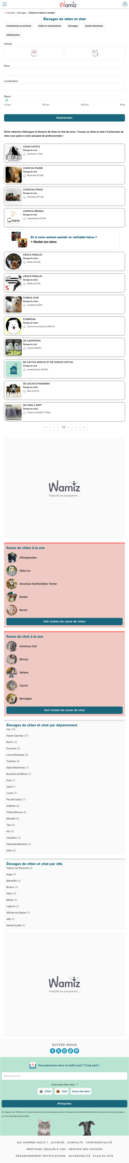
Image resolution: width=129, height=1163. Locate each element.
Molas (11, 899)
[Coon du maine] (14, 175)
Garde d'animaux (94, 26)
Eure (10, 780)
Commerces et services (18, 26)
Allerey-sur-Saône (18, 912)
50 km (45, 104)
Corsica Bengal (33, 211)
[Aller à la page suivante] (76, 427)
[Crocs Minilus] (14, 261)
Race (7, 65)
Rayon (7, 96)
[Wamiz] (69, 4)
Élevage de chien (30, 258)
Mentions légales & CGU (46, 1149)
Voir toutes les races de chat (64, 710)
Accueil (10, 12)
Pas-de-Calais (15, 799)
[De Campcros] (14, 347)
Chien (48, 1091)
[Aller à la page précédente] (53, 427)
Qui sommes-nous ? (32, 1142)
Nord (11, 742)
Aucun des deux (81, 1091)
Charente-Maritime (18, 844)
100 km (84, 104)
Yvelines (12, 761)
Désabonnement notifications (41, 1156)
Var (10, 729)
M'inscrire (64, 1103)
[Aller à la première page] (45, 427)
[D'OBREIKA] (14, 326)
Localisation (11, 81)
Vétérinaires (13, 35)
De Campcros (32, 340)
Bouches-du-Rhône (18, 774)
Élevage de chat (30, 150)
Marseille (13, 880)
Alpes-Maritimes (17, 767)
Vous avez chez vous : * (64, 1084)
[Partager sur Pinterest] (76, 1051)
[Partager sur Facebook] (52, 1051)
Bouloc (12, 887)
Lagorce (12, 906)
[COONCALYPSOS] (14, 196)
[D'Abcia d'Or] (14, 304)
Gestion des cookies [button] (86, 1149)
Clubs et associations (49, 26)
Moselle (12, 818)
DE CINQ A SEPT (32, 405)
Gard (10, 786)
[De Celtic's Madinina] (14, 390)
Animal (8, 43)
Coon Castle (31, 146)
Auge (11, 874)
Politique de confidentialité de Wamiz (82, 1112)
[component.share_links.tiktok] (70, 1051)
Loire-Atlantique (17, 754)
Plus (122, 104)
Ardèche (12, 805)
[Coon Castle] (14, 153)
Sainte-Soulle (15, 925)
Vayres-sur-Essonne (19, 868)
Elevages (21, 12)
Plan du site (103, 1156)
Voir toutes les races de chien (64, 621)
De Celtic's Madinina (36, 383)
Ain (10, 831)
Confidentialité (99, 1142)
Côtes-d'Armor (16, 812)
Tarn (10, 825)
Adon (11, 893)
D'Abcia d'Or (31, 297)
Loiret (11, 793)
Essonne (13, 748)
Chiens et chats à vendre (42, 12)
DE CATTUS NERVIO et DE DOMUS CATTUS (48, 362)
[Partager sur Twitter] (58, 1051)
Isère (11, 850)
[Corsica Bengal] (14, 218)
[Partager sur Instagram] (64, 1051)
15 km (7, 104)
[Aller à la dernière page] (84, 427)
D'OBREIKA (29, 319)
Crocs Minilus (32, 254)
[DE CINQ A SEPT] (14, 412)
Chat (64, 1091)
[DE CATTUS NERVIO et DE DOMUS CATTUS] (14, 369)
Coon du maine (33, 168)
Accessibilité (79, 1156)
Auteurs (58, 1142)
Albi (10, 919)
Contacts (75, 1142)
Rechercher (64, 118)
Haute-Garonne (17, 735)
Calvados (13, 837)
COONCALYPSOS (33, 189)
